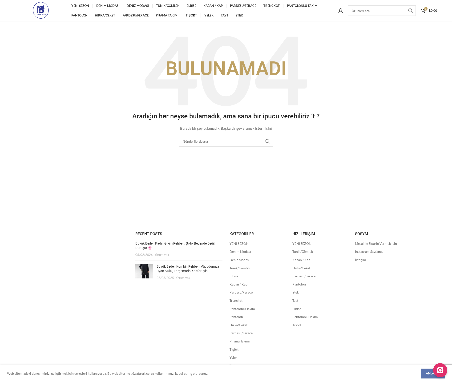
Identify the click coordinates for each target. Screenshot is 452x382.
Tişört (234, 349)
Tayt (295, 300)
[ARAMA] (410, 10)
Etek (295, 292)
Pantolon (236, 317)
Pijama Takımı (240, 341)
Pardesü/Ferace (241, 292)
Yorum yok (162, 255)
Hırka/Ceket (238, 325)
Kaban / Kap (238, 284)
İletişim (360, 260)
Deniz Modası (240, 260)
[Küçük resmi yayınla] (144, 272)
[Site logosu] (41, 10)
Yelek (233, 357)
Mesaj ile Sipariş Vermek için (376, 243)
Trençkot (236, 300)
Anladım (433, 373)
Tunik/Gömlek (240, 268)
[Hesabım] (340, 10)
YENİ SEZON (239, 243)
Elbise (234, 276)
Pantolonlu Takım (242, 309)
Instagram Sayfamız (369, 251)
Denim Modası (240, 251)
